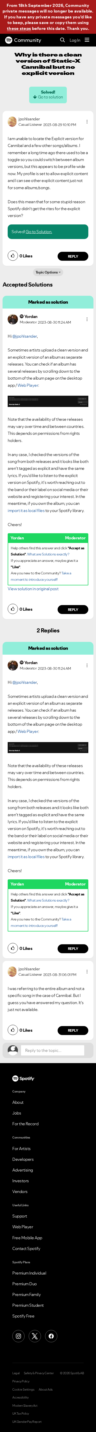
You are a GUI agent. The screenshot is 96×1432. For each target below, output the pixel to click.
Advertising (22, 1170)
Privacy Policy (20, 1381)
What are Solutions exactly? (48, 554)
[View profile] (12, 121)
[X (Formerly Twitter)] (35, 1336)
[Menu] (87, 40)
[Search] (63, 40)
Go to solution (50, 97)
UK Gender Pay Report (26, 1422)
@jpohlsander (24, 336)
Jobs (16, 1113)
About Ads (46, 1390)
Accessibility (20, 1397)
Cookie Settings (23, 1390)
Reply (73, 256)
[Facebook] (51, 1336)
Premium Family (26, 1294)
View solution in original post (33, 589)
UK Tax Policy (20, 1414)
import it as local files (26, 510)
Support (19, 1216)
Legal (16, 1373)
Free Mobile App (27, 1238)
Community (27, 40)
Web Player (27, 385)
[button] (87, 122)
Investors (20, 1181)
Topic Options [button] (47, 272)
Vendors (20, 1191)
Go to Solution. (39, 231)
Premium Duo (24, 1284)
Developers (23, 1159)
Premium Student (28, 1305)
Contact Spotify (26, 1248)
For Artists (21, 1148)
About (18, 1102)
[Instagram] (18, 1336)
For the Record (25, 1124)
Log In (75, 40)
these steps (19, 28)
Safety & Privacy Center (39, 1373)
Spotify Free (23, 1316)
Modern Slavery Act (24, 1406)
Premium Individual (29, 1273)
